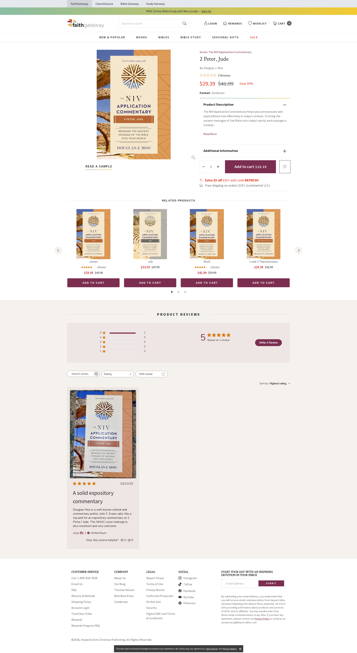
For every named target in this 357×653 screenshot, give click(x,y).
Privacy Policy (262, 618)
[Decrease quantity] (203, 166)
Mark (207, 262)
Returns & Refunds (83, 596)
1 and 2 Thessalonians (263, 262)
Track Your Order (81, 613)
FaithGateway (79, 4)
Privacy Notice (155, 590)
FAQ (73, 590)
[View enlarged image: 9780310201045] (133, 104)
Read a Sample (99, 166)
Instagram (190, 578)
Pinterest (189, 603)
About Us (120, 578)
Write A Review (268, 342)
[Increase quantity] (218, 166)
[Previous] (58, 250)
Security (151, 608)
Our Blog (120, 584)
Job (150, 262)
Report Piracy (155, 578)
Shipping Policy (81, 602)
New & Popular (112, 37)
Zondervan (121, 602)
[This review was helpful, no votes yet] (122, 540)
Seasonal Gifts (225, 37)
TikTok (187, 584)
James (93, 262)
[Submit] (184, 23)
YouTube (188, 597)
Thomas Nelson (124, 590)
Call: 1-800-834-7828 (84, 578)
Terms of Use (154, 584)
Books (141, 37)
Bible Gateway (129, 4)
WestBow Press (124, 596)
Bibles (163, 37)
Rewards (76, 619)
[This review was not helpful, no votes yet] (129, 540)
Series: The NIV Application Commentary (225, 52)
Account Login (80, 608)
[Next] (298, 250)
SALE (254, 37)
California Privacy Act (159, 596)
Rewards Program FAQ (85, 625)
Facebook (189, 591)
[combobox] (154, 23)
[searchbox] (80, 374)
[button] (284, 166)
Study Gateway (155, 4)
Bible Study (191, 37)
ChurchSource (104, 4)
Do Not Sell (153, 602)
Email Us (77, 584)
